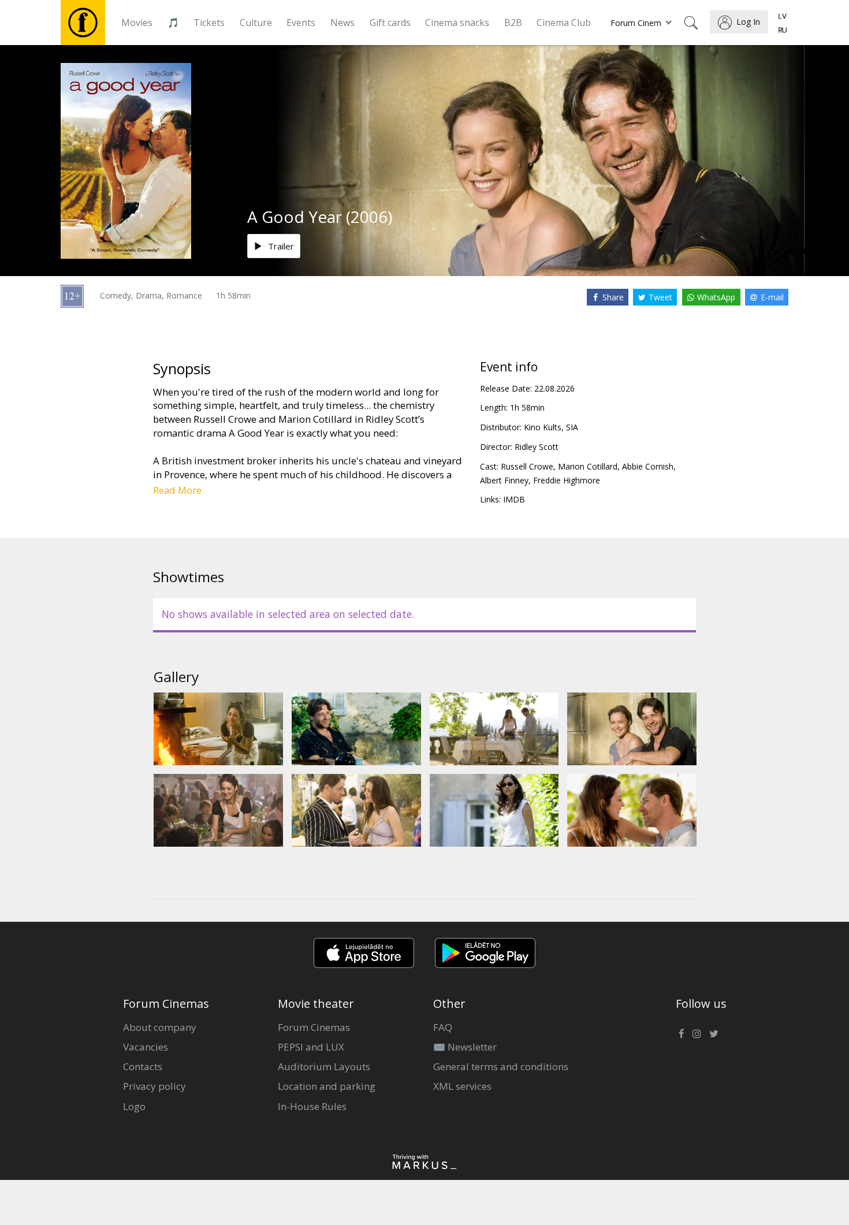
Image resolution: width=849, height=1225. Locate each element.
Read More (177, 490)
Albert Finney (504, 480)
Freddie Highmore (566, 480)
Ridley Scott (536, 446)
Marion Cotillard (587, 466)
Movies (136, 22)
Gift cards (390, 22)
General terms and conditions (500, 1066)
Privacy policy (154, 1086)
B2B (513, 22)
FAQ (442, 1027)
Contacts (142, 1066)
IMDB (514, 499)
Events (300, 22)
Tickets (209, 22)
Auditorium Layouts (324, 1066)
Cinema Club (564, 22)
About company (159, 1027)
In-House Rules (312, 1106)
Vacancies (145, 1046)
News (342, 22)
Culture (256, 22)
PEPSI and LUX (311, 1046)
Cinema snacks (457, 22)
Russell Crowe (527, 466)
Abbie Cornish (647, 466)
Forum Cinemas (314, 1027)
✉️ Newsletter (465, 1046)
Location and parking (326, 1086)
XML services (462, 1086)
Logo (134, 1106)
